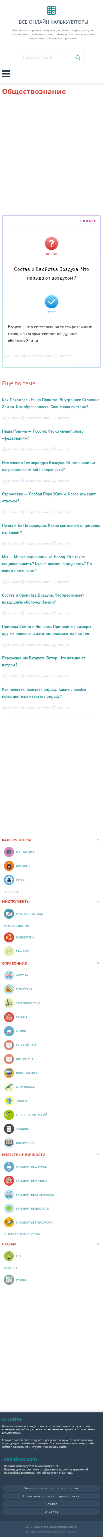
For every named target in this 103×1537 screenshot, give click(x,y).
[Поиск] (77, 57)
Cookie (52, 1504)
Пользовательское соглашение (51, 1488)
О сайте (51, 1511)
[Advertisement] (51, 156)
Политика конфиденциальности (51, 1496)
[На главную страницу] (51, 10)
